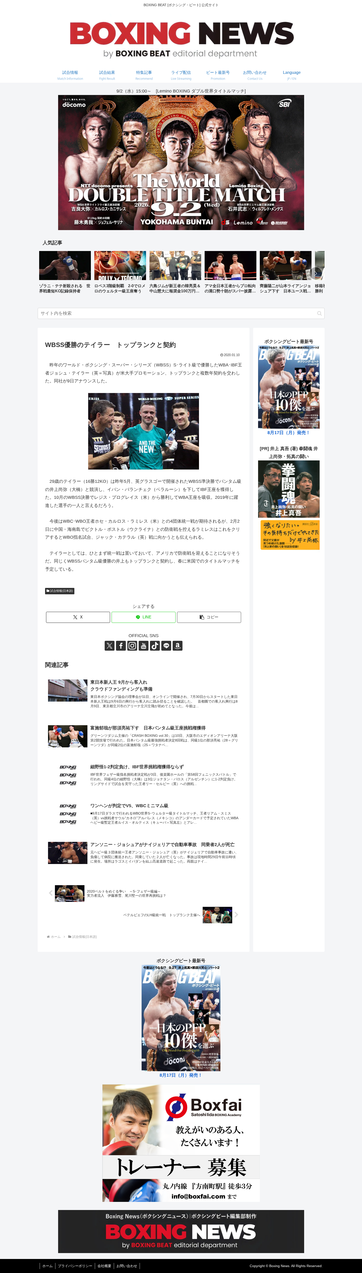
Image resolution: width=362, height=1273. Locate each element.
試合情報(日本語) (61, 591)
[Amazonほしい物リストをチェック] (177, 646)
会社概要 (104, 1266)
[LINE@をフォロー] (166, 646)
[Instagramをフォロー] (132, 646)
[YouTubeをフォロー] (143, 646)
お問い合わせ (126, 1266)
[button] (316, 273)
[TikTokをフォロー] (155, 646)
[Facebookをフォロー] (121, 646)
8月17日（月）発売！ (288, 432)
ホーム (47, 1266)
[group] (65, 274)
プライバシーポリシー (75, 1266)
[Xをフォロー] (110, 646)
